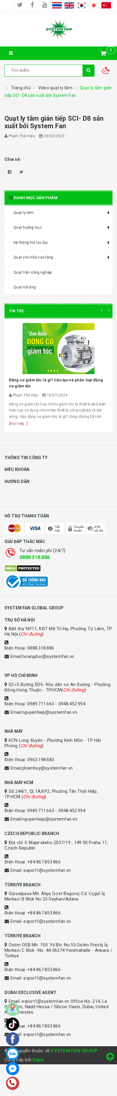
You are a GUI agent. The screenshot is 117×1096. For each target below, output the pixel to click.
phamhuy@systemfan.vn (47, 768)
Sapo (38, 1060)
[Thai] (57, 5)
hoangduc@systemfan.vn (48, 656)
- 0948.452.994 (70, 704)
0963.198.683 (40, 759)
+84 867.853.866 (44, 862)
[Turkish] (106, 5)
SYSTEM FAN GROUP (74, 1050)
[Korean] (82, 5)
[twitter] (20, 5)
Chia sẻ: (12, 159)
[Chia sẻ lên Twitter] (21, 172)
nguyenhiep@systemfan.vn (49, 712)
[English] (69, 5)
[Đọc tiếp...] (18, 423)
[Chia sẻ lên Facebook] (9, 172)
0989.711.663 (40, 704)
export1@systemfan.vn (47, 870)
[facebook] (32, 5)
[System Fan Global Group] (58, 28)
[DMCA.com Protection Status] (58, 568)
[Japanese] (94, 5)
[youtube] (45, 5)
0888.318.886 (35, 557)
